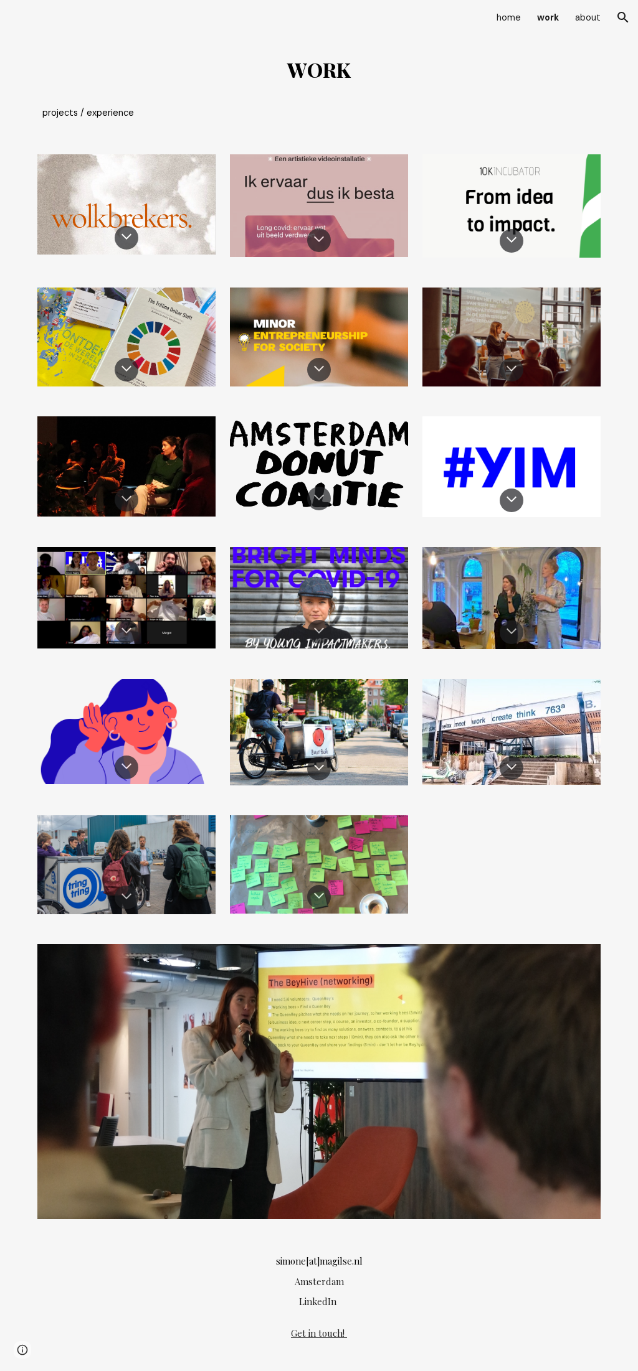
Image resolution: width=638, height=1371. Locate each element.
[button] (623, 17)
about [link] (588, 17)
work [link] (548, 17)
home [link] (509, 17)
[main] (319, 87)
